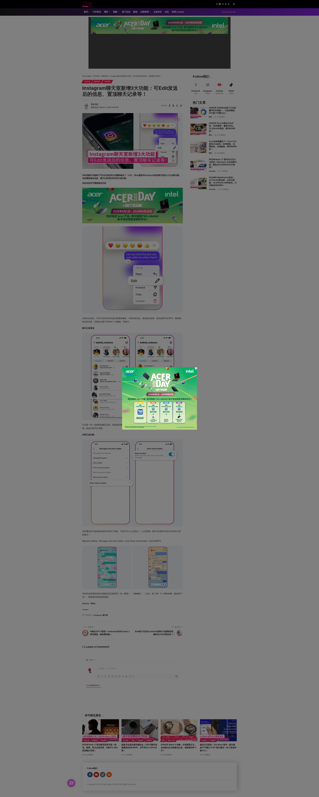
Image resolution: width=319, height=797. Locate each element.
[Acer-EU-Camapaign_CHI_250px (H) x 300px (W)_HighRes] (159, 398)
